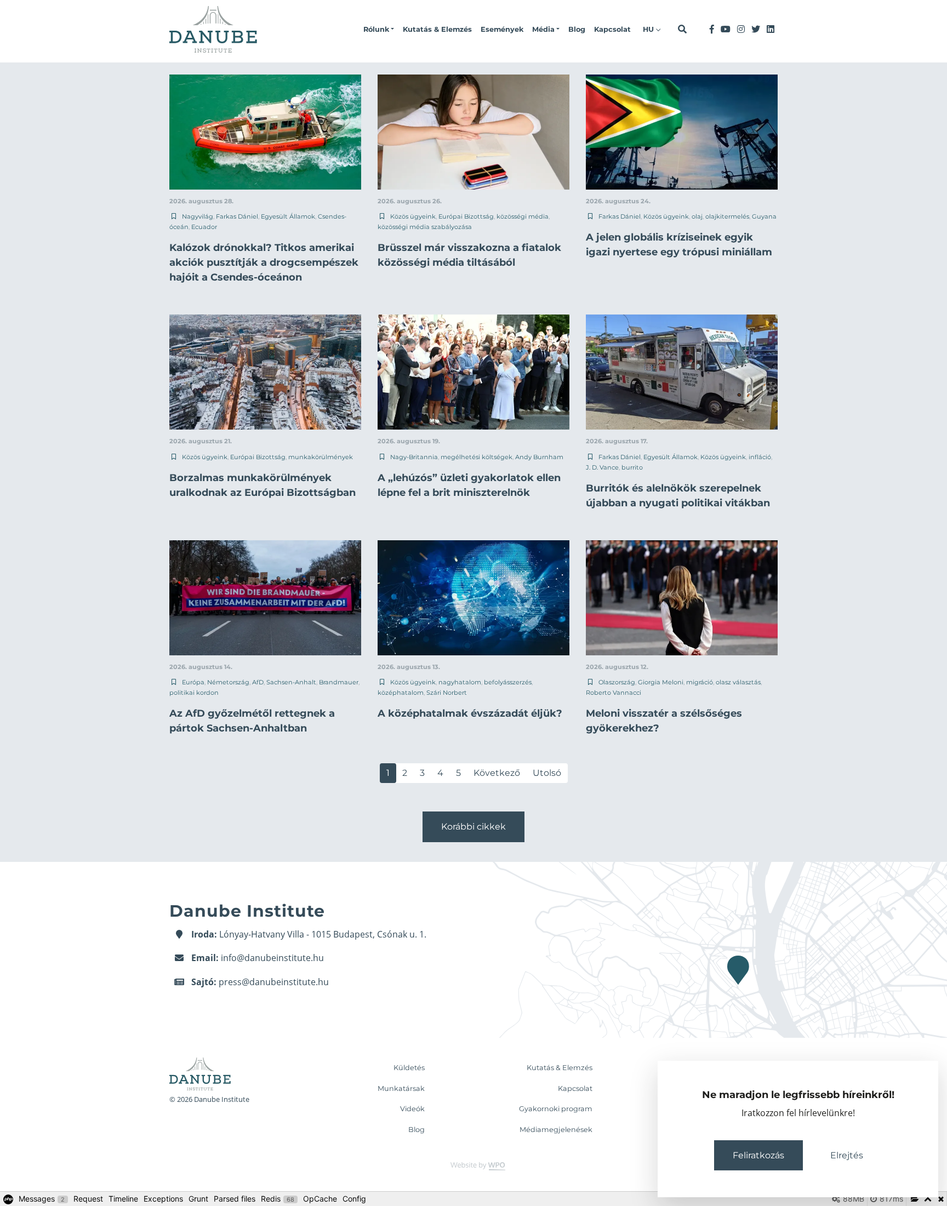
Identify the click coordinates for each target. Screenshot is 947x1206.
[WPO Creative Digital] (473, 1166)
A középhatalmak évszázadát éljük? (470, 713)
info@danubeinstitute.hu (272, 958)
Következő (497, 773)
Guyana (764, 216)
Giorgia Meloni (660, 682)
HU (649, 29)
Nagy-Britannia (414, 457)
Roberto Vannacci (613, 692)
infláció (760, 457)
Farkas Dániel (237, 216)
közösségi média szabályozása (425, 227)
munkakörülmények (320, 457)
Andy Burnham (539, 457)
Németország (228, 682)
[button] (378, 29)
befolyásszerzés (508, 682)
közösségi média (523, 216)
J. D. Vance (602, 467)
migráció (699, 682)
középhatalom (401, 692)
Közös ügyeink (413, 216)
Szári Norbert (446, 692)
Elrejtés (846, 1155)
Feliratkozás (758, 1155)
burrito (632, 467)
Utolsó (547, 773)
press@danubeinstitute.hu (274, 982)
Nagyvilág (197, 216)
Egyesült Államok (288, 216)
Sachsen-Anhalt (291, 682)
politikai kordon (194, 692)
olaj (697, 216)
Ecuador (204, 227)
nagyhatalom (459, 682)
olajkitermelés (727, 216)
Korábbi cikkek (473, 826)
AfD (258, 682)
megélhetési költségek (476, 457)
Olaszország (616, 682)
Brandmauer (338, 682)
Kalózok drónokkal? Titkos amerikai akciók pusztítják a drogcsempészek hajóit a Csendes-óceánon (263, 262)
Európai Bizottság (466, 216)
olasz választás (738, 682)
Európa (193, 682)
